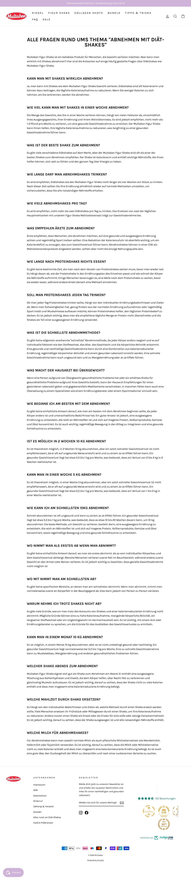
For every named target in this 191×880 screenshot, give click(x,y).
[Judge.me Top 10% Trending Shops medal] (164, 824)
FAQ (35, 19)
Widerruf (38, 801)
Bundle (114, 13)
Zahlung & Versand (43, 806)
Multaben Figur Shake (116, 152)
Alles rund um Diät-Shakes (47, 817)
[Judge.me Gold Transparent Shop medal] (149, 811)
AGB (35, 790)
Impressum (39, 784)
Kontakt (37, 812)
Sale (47, 19)
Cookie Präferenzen (43, 822)
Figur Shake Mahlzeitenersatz (83, 215)
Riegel (38, 13)
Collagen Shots (88, 13)
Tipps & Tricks (138, 13)
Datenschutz (39, 795)
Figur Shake (59, 13)
